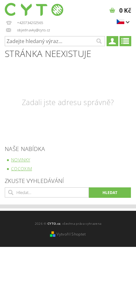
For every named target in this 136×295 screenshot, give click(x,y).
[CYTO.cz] (34, 8)
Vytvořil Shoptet (71, 234)
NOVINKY (20, 160)
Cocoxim (21, 169)
